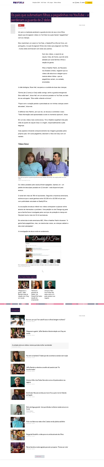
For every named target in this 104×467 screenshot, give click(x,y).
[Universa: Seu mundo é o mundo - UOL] (18, 3)
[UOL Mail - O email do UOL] (77, 2)
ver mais (38, 456)
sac (73, 2)
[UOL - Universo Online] (25, 3)
